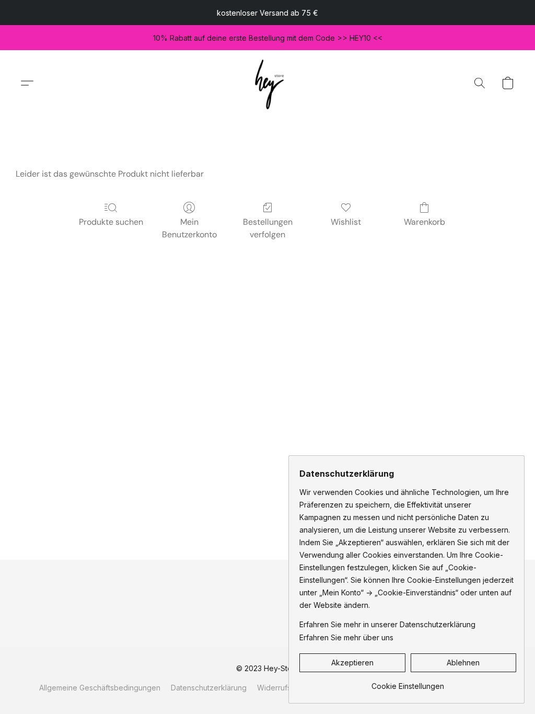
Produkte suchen (111, 221)
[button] (267, 82)
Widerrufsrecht (283, 687)
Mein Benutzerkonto (189, 228)
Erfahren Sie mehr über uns (346, 637)
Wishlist (346, 221)
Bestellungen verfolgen (268, 228)
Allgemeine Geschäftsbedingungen (99, 687)
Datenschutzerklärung (209, 687)
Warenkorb (424, 221)
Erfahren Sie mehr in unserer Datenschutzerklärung (387, 624)
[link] (407, 682)
